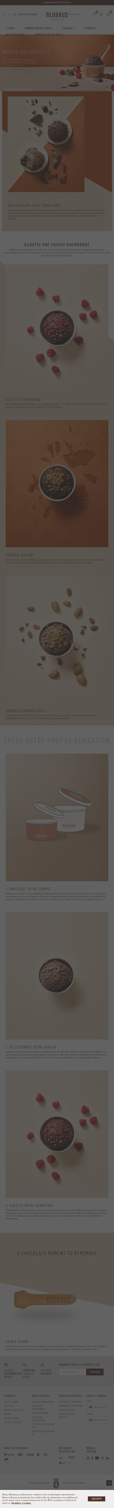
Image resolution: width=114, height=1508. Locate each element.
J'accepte (96, 1499)
